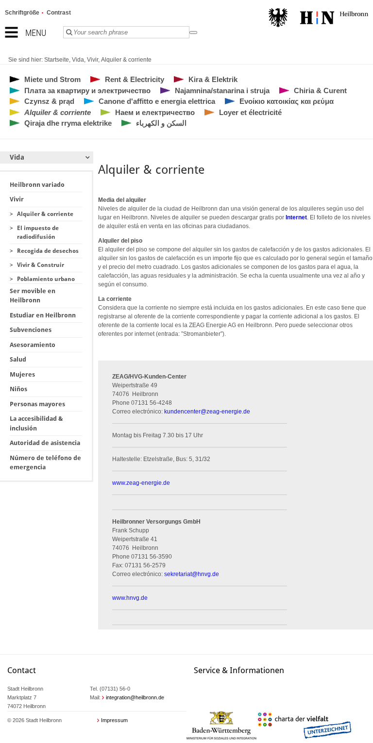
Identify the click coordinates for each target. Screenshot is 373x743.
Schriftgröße (22, 12)
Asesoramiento (32, 344)
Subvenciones (30, 329)
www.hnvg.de (130, 597)
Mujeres (22, 374)
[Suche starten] (193, 32)
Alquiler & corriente (126, 59)
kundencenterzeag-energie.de (207, 411)
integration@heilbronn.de (135, 697)
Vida (78, 59)
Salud (18, 359)
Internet (296, 217)
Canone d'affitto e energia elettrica (157, 101)
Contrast (59, 12)
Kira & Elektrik (212, 79)
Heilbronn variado (37, 184)
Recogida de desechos (48, 251)
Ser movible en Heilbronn (32, 295)
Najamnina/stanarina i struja (222, 90)
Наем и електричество (155, 112)
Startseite (56, 59)
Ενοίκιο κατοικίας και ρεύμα (286, 101)
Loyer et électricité (250, 112)
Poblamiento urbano (46, 279)
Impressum (114, 720)
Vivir (92, 59)
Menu (35, 33)
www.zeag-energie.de (141, 482)
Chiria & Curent (320, 90)
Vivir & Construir (40, 265)
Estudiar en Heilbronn (43, 315)
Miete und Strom (52, 79)
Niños (18, 389)
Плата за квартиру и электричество (87, 90)
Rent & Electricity (134, 79)
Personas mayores (37, 404)
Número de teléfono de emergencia (45, 462)
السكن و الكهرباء (161, 123)
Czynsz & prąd (49, 101)
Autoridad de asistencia (45, 442)
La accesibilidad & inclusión (36, 423)
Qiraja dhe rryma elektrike (68, 123)
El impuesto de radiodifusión (38, 232)
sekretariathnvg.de (191, 574)
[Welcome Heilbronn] (318, 19)
